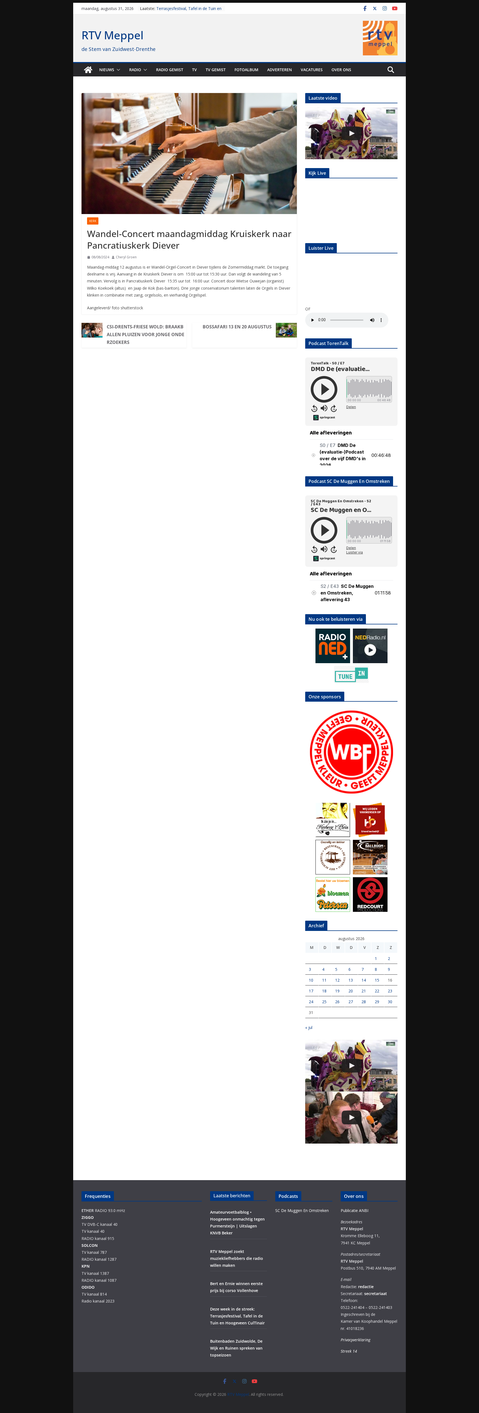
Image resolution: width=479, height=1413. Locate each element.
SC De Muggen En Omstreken (302, 1210)
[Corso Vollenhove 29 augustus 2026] (351, 133)
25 (324, 1001)
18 (324, 991)
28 (363, 1001)
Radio (135, 69)
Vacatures (312, 69)
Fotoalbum (246, 69)
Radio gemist (169, 69)
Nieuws (106, 69)
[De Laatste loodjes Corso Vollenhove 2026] (351, 1117)
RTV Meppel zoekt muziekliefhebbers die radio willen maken (236, 1258)
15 (377, 980)
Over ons (341, 69)
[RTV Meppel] (88, 69)
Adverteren (279, 69)
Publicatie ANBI (354, 1210)
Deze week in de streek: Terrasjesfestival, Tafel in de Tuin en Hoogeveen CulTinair (237, 1316)
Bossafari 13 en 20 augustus (237, 327)
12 (337, 980)
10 (311, 980)
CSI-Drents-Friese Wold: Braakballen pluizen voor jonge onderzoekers (145, 334)
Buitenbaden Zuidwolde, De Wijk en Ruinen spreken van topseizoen (236, 1348)
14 (363, 980)
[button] (117, 70)
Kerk (92, 221)
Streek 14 (349, 1351)
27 (350, 1001)
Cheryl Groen (126, 257)
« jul (308, 1027)
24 (311, 1001)
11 (324, 980)
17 (311, 991)
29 (377, 1001)
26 (337, 1001)
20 (350, 991)
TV (194, 69)
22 (377, 991)
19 (337, 991)
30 (390, 1001)
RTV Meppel (112, 35)
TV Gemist (216, 69)
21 (363, 991)
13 (350, 980)
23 (390, 991)
